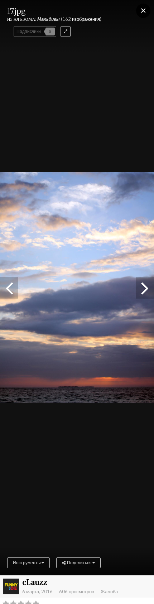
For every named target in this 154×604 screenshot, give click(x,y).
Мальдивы (48, 19)
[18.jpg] (9, 288)
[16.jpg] (145, 288)
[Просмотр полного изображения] (66, 31)
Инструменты (27, 562)
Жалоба (109, 591)
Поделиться (79, 562)
